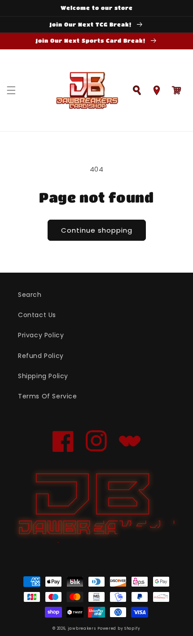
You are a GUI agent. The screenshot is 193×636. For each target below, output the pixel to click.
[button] (11, 90)
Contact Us (37, 314)
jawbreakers (82, 628)
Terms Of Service (47, 396)
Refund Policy (41, 355)
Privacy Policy (41, 335)
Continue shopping (96, 230)
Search (30, 294)
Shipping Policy (43, 375)
